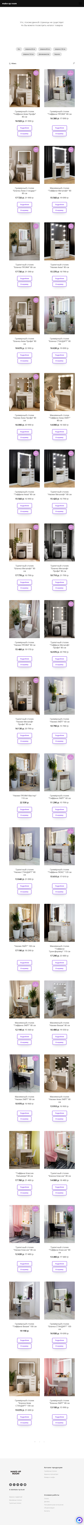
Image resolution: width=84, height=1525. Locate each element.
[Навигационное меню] (80, 3)
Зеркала (57, 54)
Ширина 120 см (28, 54)
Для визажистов (44, 54)
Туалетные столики (15, 1503)
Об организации (49, 1508)
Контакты (47, 1511)
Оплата (46, 1498)
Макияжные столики (15, 1500)
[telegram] (17, 1484)
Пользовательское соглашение (53, 1505)
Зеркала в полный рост (51, 1474)
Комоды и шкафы (49, 1477)
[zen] (25, 1484)
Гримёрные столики (50, 1471)
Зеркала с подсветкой (15, 1497)
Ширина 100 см (60, 49)
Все (19, 49)
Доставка (47, 1502)
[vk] (21, 1484)
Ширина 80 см (45, 49)
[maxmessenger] (10, 1484)
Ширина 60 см (30, 49)
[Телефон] (14, 1484)
